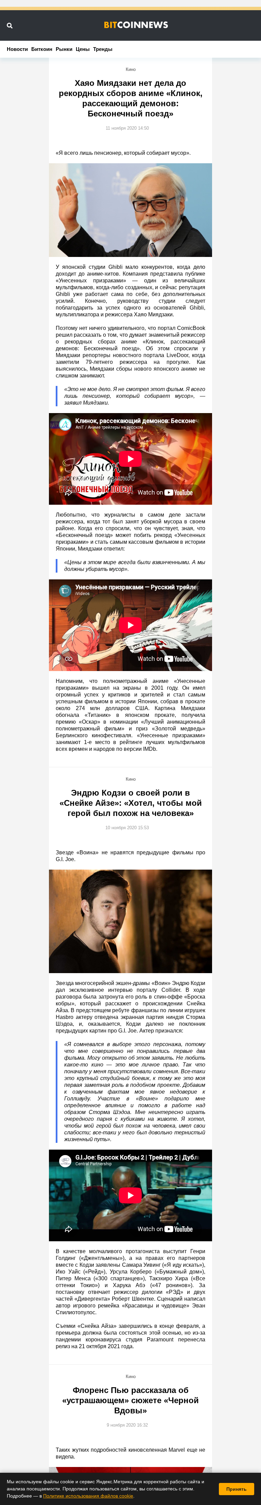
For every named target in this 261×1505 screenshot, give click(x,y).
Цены (83, 49)
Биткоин (41, 49)
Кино (131, 69)
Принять (236, 1489)
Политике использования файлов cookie (88, 1496)
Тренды (102, 49)
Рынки (64, 49)
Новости (17, 49)
